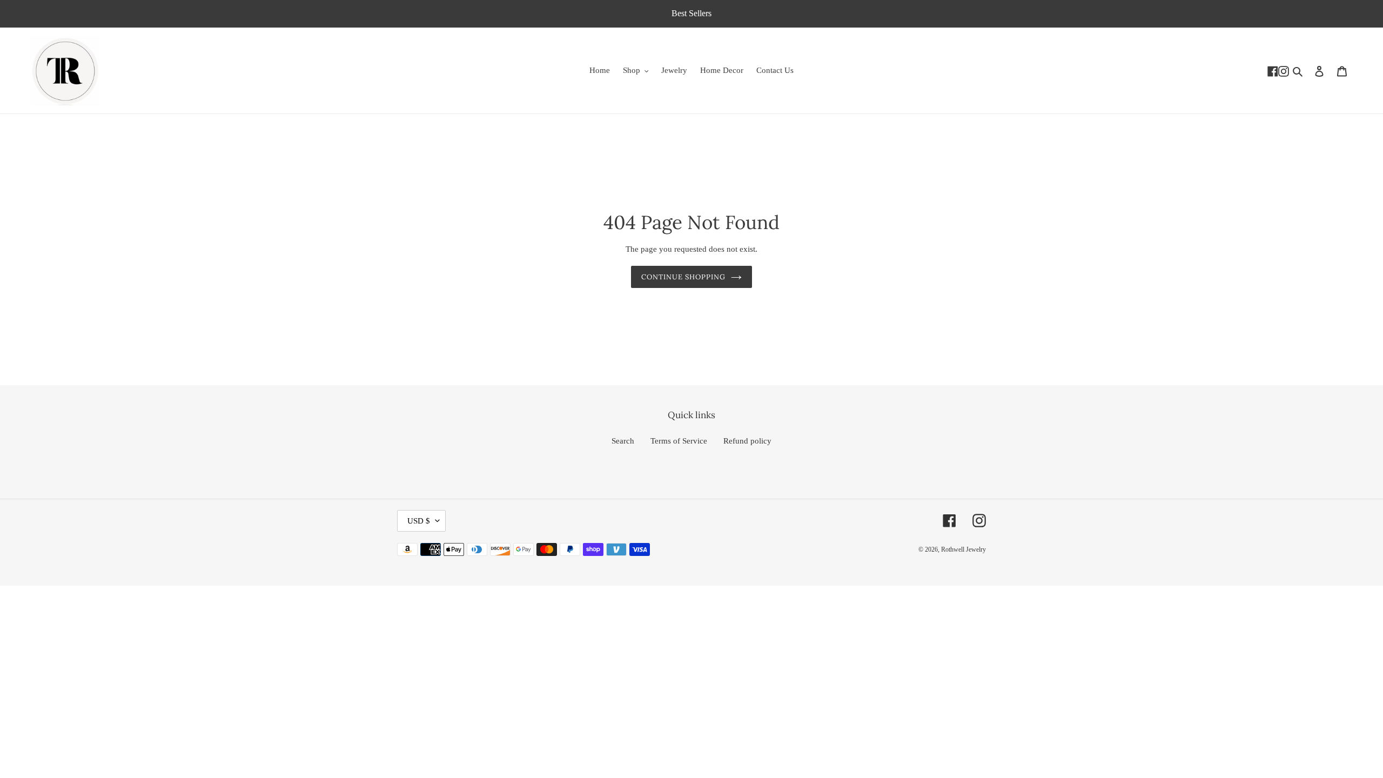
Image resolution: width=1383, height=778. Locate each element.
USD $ (418, 521)
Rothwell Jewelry (963, 549)
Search (623, 441)
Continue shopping (683, 276)
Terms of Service (678, 441)
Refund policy (747, 441)
